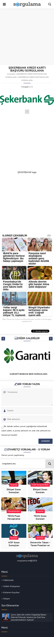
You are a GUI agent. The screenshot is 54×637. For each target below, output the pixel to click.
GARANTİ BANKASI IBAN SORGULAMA (28, 374)
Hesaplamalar (14, 511)
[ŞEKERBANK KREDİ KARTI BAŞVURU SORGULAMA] (27, 99)
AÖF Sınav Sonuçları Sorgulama (14, 545)
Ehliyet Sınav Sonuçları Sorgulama (14, 492)
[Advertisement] (27, 37)
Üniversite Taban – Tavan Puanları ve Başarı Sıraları (40, 545)
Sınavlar (13, 484)
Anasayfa (11, 74)
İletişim (6, 598)
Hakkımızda (8, 580)
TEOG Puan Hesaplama (13, 517)
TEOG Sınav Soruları (40, 517)
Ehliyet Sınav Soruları (40, 491)
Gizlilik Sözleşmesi (11, 586)
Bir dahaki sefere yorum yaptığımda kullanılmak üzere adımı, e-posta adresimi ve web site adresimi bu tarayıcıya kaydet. (26, 430)
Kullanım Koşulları (11, 592)
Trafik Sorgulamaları (40, 484)
